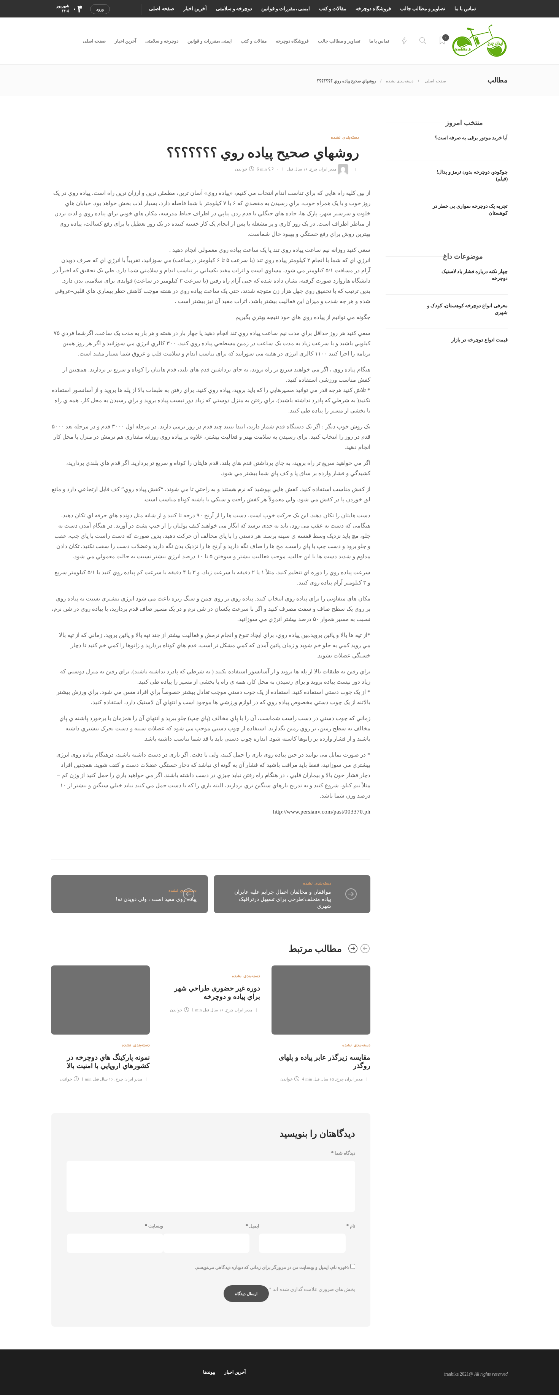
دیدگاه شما (343, 1153)
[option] (321, 1022)
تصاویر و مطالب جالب (422, 8)
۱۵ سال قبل (323, 1079)
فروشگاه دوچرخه (373, 8)
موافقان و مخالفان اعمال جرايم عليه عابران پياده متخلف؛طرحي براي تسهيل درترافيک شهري (282, 899)
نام (350, 1226)
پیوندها (209, 1372)
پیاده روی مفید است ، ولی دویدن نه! (156, 899)
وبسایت (154, 1226)
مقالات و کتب (332, 8)
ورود (100, 9)
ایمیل (252, 1226)
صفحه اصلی (161, 8)
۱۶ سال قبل (297, 169)
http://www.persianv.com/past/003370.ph (321, 812)
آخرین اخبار (195, 8)
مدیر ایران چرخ (323, 169)
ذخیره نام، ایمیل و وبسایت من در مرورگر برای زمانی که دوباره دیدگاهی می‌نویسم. (272, 1267)
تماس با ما (465, 8)
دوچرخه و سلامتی (234, 8)
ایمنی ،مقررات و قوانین (285, 8)
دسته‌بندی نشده (399, 81)
